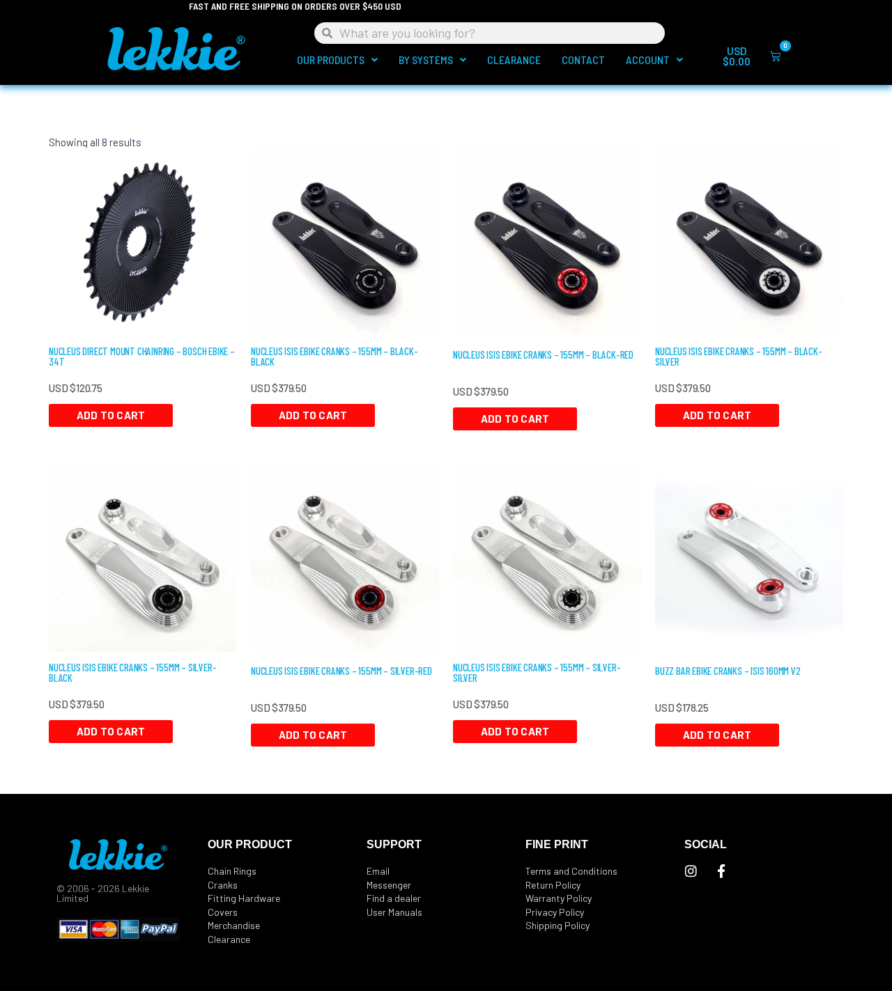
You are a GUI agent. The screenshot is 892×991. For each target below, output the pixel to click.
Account (648, 59)
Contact (583, 59)
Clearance (514, 59)
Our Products (330, 59)
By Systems (426, 59)
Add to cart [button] (111, 415)
